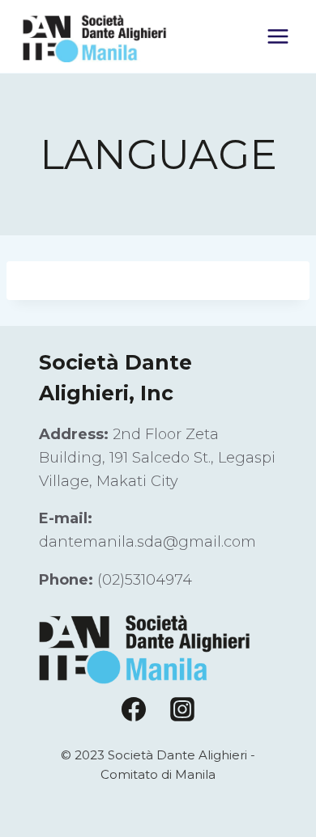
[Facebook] (133, 709)
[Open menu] (277, 36)
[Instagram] (182, 709)
